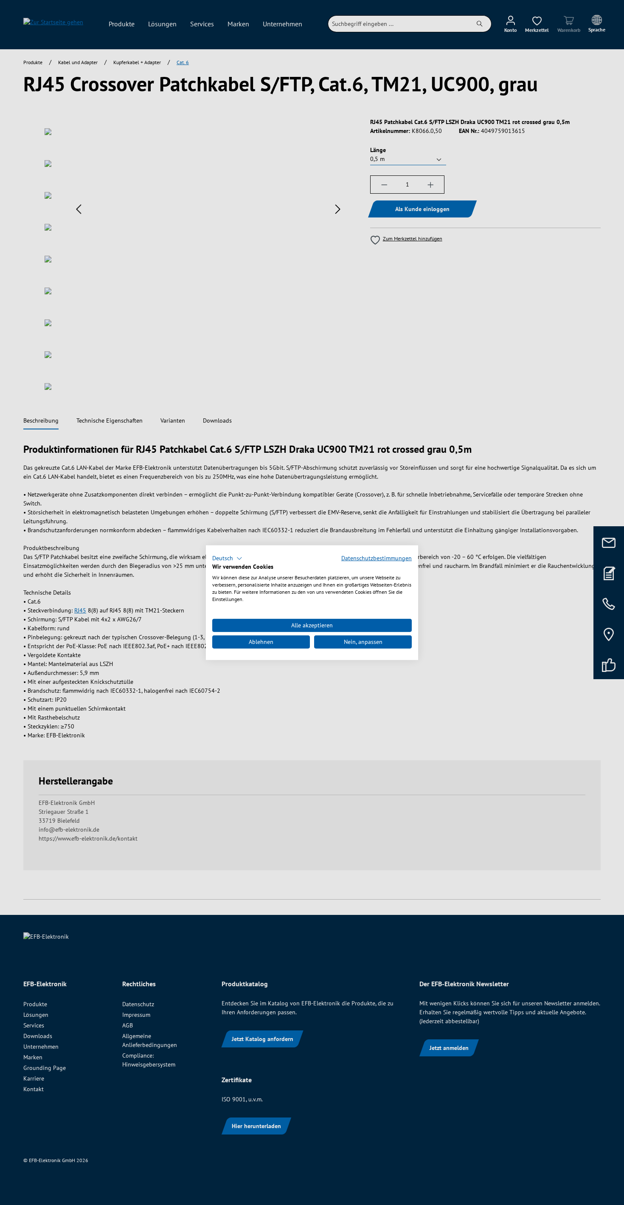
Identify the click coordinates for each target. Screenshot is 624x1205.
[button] (227, 558)
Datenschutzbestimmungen (376, 558)
